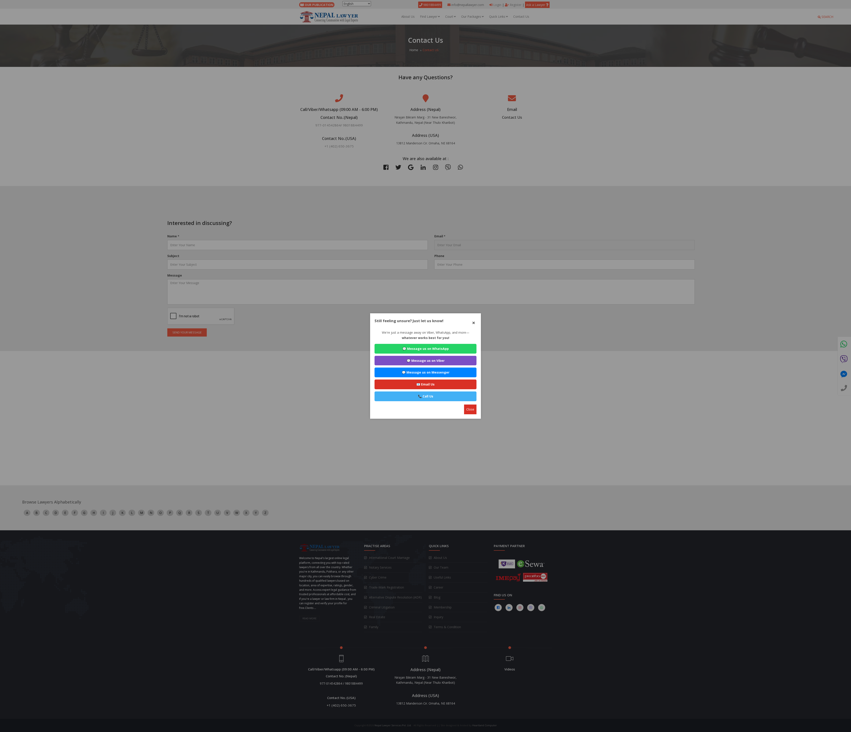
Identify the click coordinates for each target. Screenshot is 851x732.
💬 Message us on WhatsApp (425, 349)
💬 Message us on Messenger (425, 372)
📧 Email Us (425, 384)
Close (470, 409)
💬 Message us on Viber (426, 360)
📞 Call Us (425, 396)
